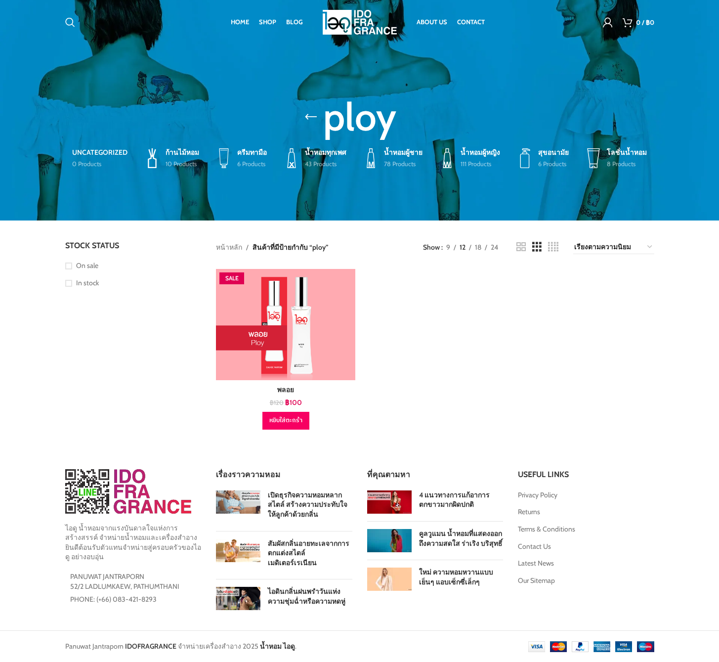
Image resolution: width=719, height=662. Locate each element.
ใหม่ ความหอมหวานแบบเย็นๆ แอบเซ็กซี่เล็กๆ (456, 577)
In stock (87, 282)
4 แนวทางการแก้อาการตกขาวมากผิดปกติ (454, 499)
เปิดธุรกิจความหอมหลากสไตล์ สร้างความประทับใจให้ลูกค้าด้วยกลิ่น (307, 504)
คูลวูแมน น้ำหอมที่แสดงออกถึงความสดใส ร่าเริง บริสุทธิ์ (461, 538)
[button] (285, 421)
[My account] (608, 22)
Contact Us (534, 546)
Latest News (536, 563)
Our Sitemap (536, 580)
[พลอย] (285, 325)
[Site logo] (360, 21)
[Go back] (310, 117)
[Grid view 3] (537, 247)
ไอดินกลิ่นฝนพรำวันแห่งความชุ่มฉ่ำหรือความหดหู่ (306, 596)
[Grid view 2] (521, 247)
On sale (87, 265)
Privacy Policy (537, 494)
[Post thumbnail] (238, 507)
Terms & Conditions (546, 529)
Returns (529, 511)
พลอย (285, 389)
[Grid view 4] (553, 247)
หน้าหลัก (229, 247)
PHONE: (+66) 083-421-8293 (113, 599)
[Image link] (128, 490)
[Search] (70, 22)
